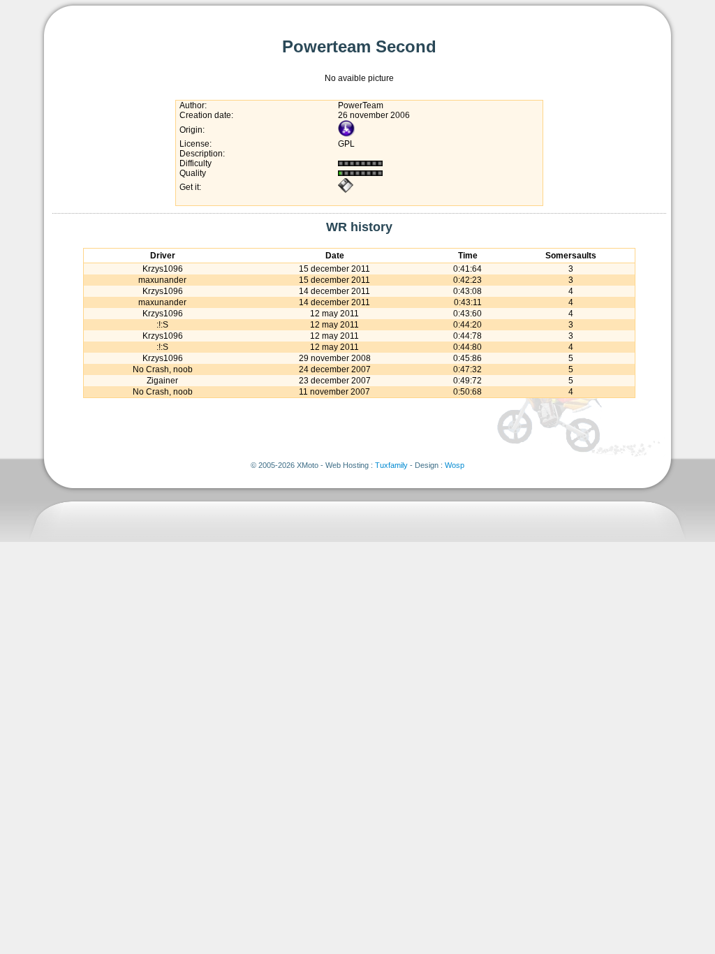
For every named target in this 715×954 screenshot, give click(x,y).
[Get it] (345, 191)
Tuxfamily (391, 465)
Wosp (454, 465)
